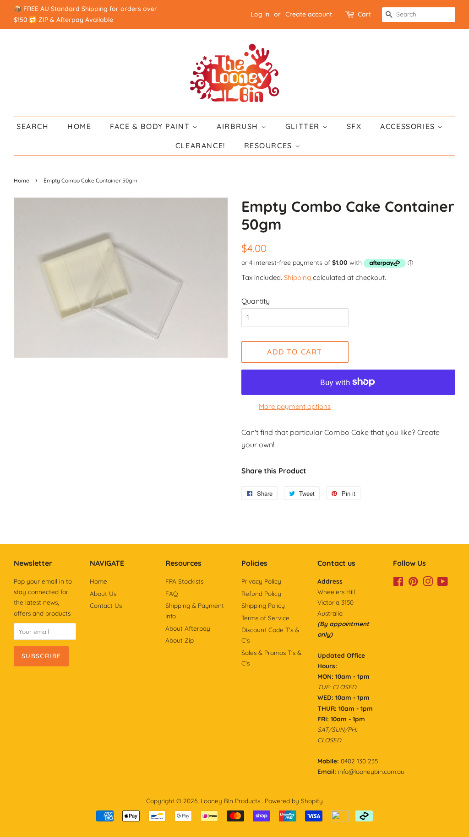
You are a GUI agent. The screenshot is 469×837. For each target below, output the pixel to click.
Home (21, 180)
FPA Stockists (184, 581)
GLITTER (303, 126)
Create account (308, 14)
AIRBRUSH (239, 126)
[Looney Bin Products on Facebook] (398, 583)
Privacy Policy (261, 581)
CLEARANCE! (200, 145)
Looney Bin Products (231, 801)
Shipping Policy (263, 605)
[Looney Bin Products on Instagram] (428, 583)
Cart (364, 14)
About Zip (179, 640)
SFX (354, 126)
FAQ (171, 593)
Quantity (255, 301)
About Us (103, 593)
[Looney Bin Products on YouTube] (442, 583)
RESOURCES (269, 145)
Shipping (297, 277)
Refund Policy (261, 593)
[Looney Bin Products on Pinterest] (413, 583)
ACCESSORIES (408, 126)
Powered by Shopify (294, 801)
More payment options (295, 406)
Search (32, 126)
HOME (79, 126)
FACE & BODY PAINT (151, 126)
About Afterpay (187, 628)
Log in (260, 14)
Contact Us (106, 605)
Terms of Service (265, 618)
